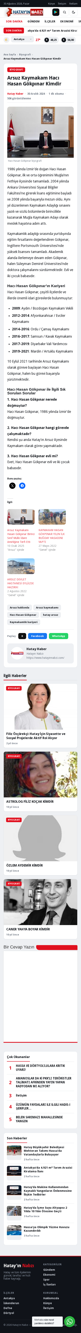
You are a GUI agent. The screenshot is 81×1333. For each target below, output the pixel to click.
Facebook (37, 636)
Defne (8, 1308)
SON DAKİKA (14, 21)
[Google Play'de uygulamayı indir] (55, 12)
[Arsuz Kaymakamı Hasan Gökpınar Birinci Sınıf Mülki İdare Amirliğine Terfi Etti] (21, 517)
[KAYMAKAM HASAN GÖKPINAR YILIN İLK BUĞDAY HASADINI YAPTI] (52, 517)
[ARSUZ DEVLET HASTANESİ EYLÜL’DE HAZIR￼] (21, 566)
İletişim (62, 3)
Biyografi (25, 54)
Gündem (49, 1269)
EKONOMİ (66, 21)
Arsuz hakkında (19, 607)
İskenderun (11, 1303)
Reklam (73, 3)
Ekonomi (49, 1274)
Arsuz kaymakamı (47, 607)
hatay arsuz (50, 614)
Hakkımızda (51, 1298)
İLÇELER (50, 21)
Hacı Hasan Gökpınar (23, 614)
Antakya (9, 1298)
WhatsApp (58, 636)
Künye (51, 3)
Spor (46, 1279)
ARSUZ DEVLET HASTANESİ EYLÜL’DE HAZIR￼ (20, 583)
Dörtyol (9, 1313)
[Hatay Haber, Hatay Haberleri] (23, 12)
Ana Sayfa (10, 54)
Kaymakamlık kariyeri (24, 622)
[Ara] (64, 12)
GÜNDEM (34, 21)
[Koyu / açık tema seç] (73, 12)
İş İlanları (49, 1284)
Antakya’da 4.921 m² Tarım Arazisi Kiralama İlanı (43, 30)
